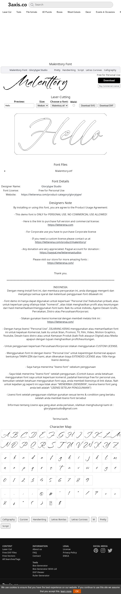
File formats (31, 11)
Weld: (73, 102)
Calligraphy (110, 70)
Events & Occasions (105, 11)
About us (37, 549)
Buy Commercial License (109, 86)
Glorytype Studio (38, 70)
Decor (88, 11)
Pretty (57, 70)
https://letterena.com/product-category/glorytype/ (51, 194)
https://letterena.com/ (60, 263)
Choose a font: (59, 101)
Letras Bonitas (58, 519)
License (67, 549)
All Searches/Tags (11, 559)
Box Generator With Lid (45, 569)
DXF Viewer (38, 572)
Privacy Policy (70, 552)
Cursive (24, 519)
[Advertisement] (60, 39)
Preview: (19, 101)
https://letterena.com (60, 225)
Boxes (60, 11)
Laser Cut (7, 11)
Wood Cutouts (74, 11)
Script (81, 70)
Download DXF (106, 105)
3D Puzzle (47, 11)
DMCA (66, 555)
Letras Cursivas (94, 70)
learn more (66, 591)
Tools (18, 11)
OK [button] (77, 591)
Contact (37, 555)
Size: (42, 101)
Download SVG (88, 105)
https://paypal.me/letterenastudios (60, 252)
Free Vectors (8, 555)
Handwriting (69, 70)
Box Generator (40, 565)
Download (109, 80)
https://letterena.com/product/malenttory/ (60, 242)
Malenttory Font (18, 70)
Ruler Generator (41, 575)
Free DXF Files (9, 552)
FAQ (35, 552)
